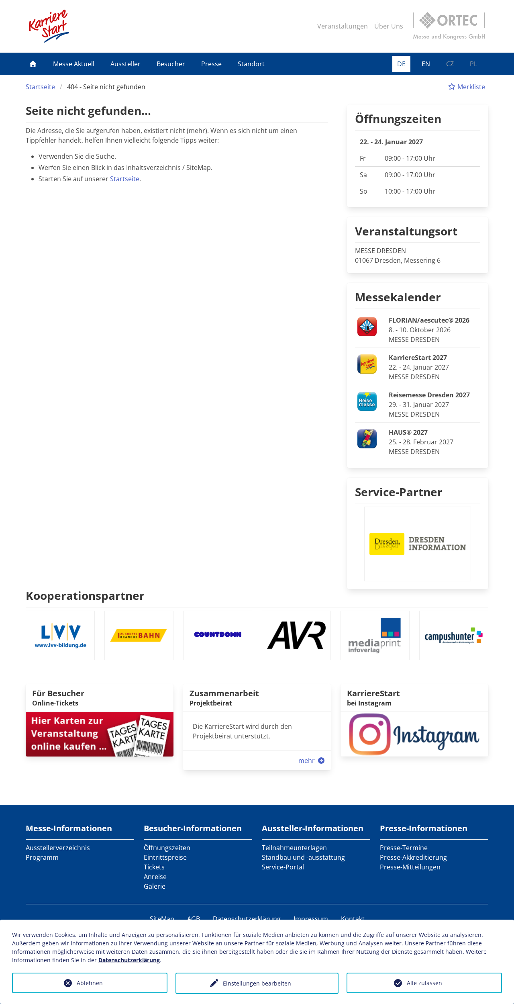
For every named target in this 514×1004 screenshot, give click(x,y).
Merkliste (470, 86)
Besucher (171, 63)
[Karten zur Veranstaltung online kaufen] (99, 733)
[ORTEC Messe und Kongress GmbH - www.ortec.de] (449, 26)
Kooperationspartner (85, 595)
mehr (307, 760)
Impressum (311, 918)
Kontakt (353, 918)
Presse (211, 63)
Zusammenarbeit (224, 693)
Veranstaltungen (342, 26)
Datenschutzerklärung (247, 918)
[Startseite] (33, 64)
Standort (251, 63)
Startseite (40, 86)
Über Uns (388, 26)
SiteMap (162, 918)
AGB (193, 918)
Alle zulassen (424, 983)
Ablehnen (90, 983)
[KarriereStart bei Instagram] (414, 733)
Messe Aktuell (73, 63)
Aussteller (125, 63)
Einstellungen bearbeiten (257, 983)
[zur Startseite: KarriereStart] (49, 26)
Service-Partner (399, 491)
